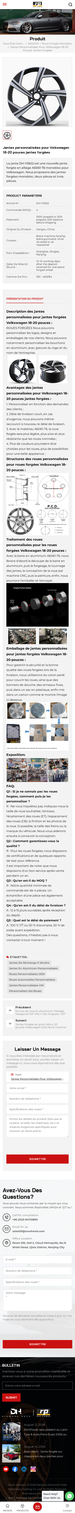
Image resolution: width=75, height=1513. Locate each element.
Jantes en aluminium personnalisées (33, 968)
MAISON (33, 43)
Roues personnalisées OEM (27, 974)
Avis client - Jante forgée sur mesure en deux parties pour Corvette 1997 (43, 1454)
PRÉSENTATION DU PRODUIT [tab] (25, 298)
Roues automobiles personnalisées (32, 979)
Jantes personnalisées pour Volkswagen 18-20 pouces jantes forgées (37, 1078)
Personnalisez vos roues (25, 991)
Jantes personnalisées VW (26, 985)
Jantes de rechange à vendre (29, 962)
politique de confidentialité (33, 1498)
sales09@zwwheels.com (28, 1231)
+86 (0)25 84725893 (25, 1219)
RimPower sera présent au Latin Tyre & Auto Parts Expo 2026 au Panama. (46, 1432)
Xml (10, 1498)
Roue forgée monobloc (57, 43)
